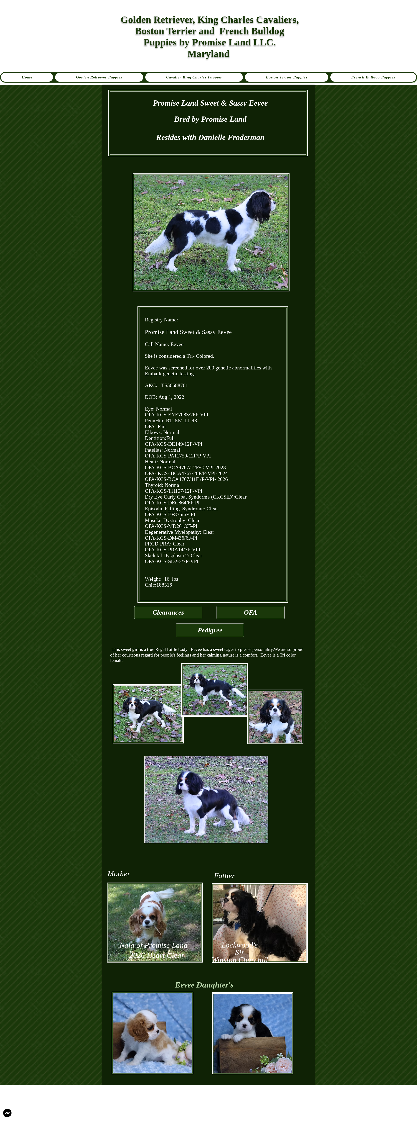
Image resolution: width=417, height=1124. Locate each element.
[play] (261, 836)
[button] (206, 799)
